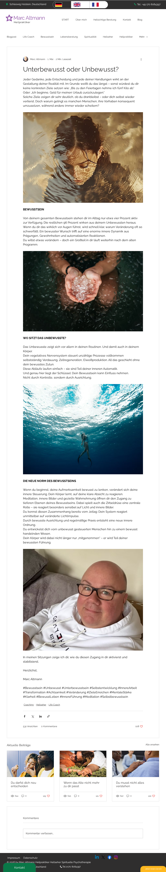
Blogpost (11, 36)
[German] (62, 4)
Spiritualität (90, 36)
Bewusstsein (47, 36)
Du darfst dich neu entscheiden (23, 784)
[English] (80, 4)
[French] (98, 4)
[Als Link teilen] (48, 716)
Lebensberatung (69, 36)
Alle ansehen (152, 744)
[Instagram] (115, 857)
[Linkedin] (97, 857)
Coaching (29, 704)
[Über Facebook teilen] (24, 716)
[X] (103, 857)
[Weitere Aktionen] (141, 59)
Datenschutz (30, 857)
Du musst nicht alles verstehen (130, 784)
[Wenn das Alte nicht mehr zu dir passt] (83, 764)
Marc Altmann (29, 18)
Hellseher (108, 36)
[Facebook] (109, 857)
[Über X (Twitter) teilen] (32, 716)
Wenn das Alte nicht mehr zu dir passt (81, 784)
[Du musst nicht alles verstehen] (135, 764)
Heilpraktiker (22, 22)
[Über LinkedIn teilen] (40, 716)
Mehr (142, 36)
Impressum (13, 857)
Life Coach (28, 36)
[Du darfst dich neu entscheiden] (30, 764)
